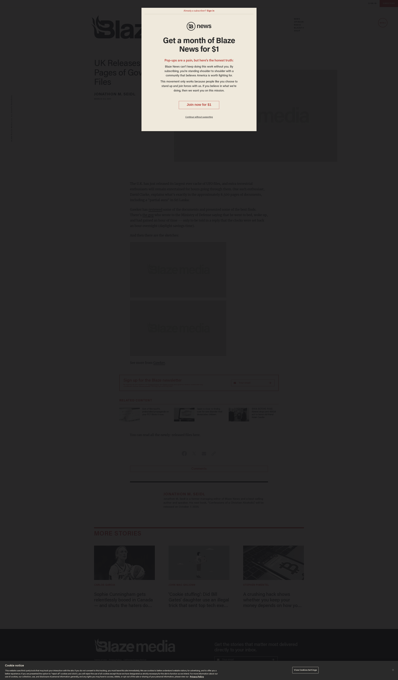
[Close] (393, 669)
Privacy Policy (197, 677)
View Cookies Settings (305, 670)
